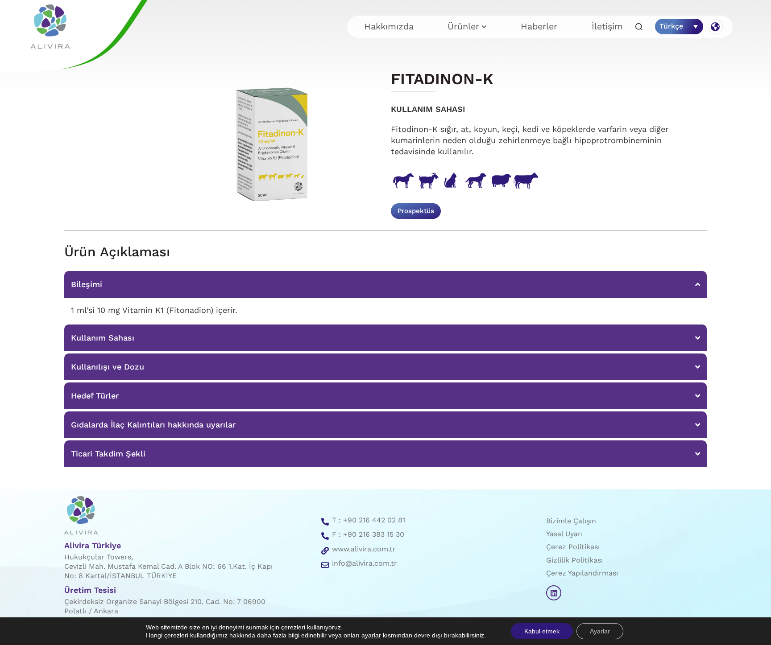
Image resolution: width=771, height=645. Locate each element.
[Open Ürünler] (484, 26)
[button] (638, 27)
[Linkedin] (553, 592)
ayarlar (371, 635)
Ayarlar (600, 631)
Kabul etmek (542, 631)
